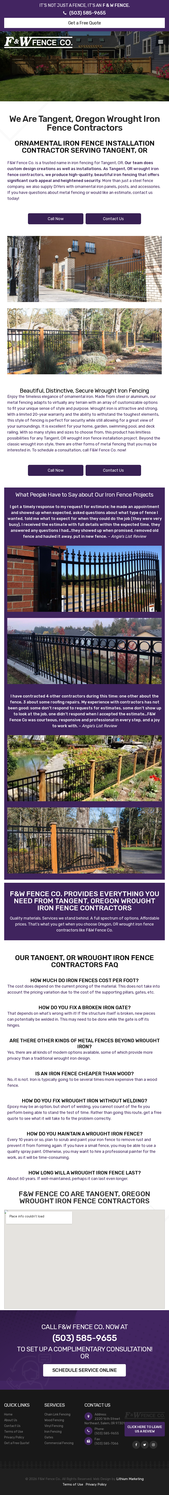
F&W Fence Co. (20, 162)
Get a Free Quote (84, 23)
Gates (48, 1437)
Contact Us (113, 218)
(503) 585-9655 (87, 13)
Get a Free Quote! (16, 1443)
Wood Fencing (54, 1420)
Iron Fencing (53, 1432)
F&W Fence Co (99, 930)
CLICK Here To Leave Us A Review (144, 1429)
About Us (10, 1420)
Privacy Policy (14, 1437)
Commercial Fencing (58, 1443)
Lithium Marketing (130, 1479)
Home (8, 1414)
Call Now (56, 218)
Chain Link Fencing (57, 1414)
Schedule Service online (84, 1370)
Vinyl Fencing (53, 1426)
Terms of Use (13, 1432)
